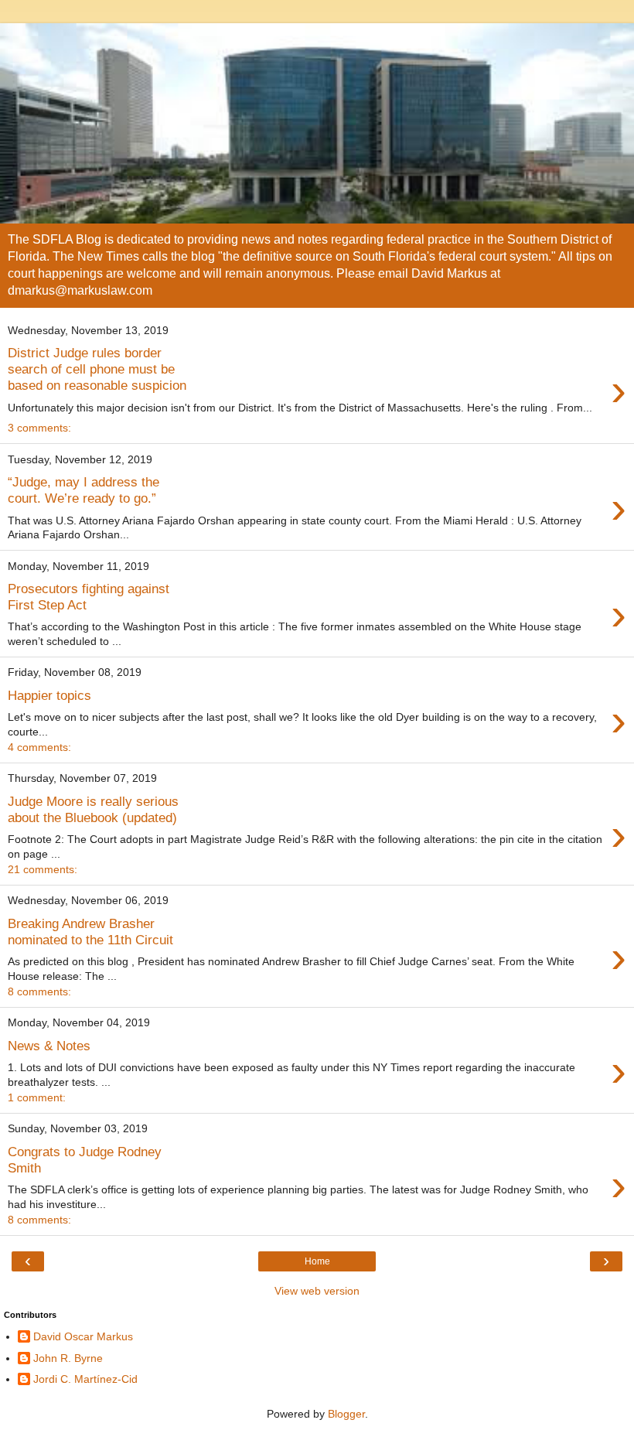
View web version (317, 1291)
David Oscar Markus (83, 1336)
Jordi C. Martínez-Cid (85, 1379)
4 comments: (39, 747)
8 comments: (39, 991)
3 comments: (39, 427)
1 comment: (37, 1097)
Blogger (346, 1414)
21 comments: (42, 869)
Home (317, 1261)
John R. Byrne (68, 1358)
